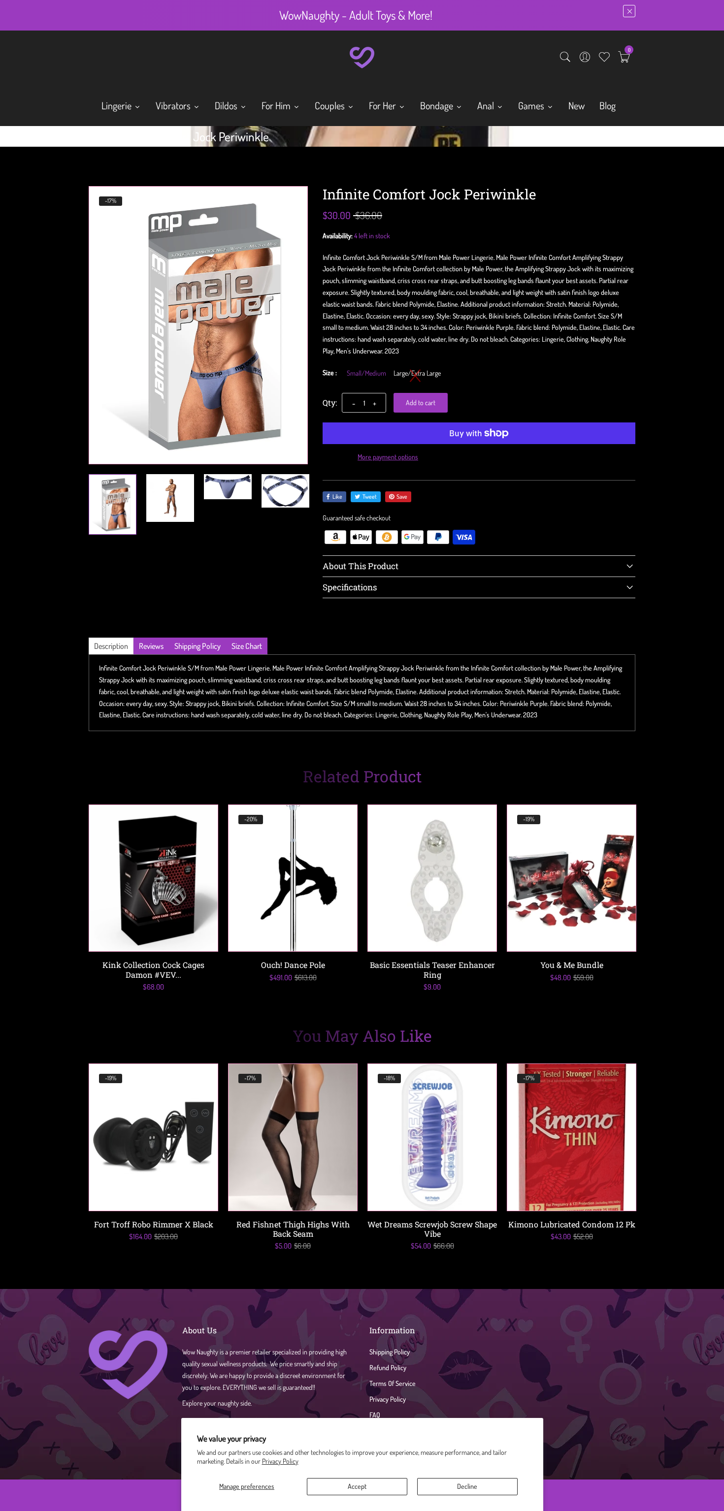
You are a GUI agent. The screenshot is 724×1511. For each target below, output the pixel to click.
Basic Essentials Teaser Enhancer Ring (432, 969)
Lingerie (117, 105)
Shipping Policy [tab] (197, 646)
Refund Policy (387, 1367)
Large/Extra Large (417, 373)
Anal (486, 105)
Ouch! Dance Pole (293, 965)
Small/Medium (366, 373)
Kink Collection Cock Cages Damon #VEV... (153, 969)
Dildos (227, 105)
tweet (369, 496)
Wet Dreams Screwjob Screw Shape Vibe (432, 1229)
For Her (383, 105)
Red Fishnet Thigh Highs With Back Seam (293, 1229)
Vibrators (174, 105)
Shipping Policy (389, 1352)
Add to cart (420, 402)
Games (532, 105)
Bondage (437, 105)
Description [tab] (111, 646)
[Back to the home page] (92, 138)
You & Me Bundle (571, 965)
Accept (357, 1486)
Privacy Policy (280, 1461)
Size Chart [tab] (246, 646)
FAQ (374, 1415)
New (576, 105)
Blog (607, 105)
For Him (277, 105)
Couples (331, 105)
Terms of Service (392, 1383)
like (337, 496)
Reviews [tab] (151, 646)
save (401, 496)
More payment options (388, 456)
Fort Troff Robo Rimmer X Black (153, 1224)
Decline (467, 1486)
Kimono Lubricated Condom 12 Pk (571, 1224)
